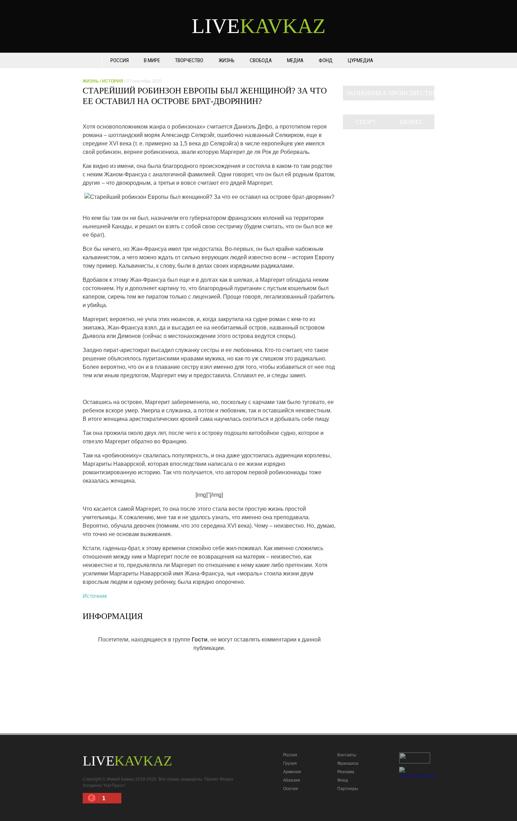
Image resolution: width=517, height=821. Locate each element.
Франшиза (347, 763)
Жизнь (226, 60)
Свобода (261, 60)
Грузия (290, 763)
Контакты (346, 754)
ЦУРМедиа (360, 60)
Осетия (290, 788)
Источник (95, 596)
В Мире (152, 60)
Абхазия (291, 780)
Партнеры (347, 788)
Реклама (345, 771)
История (112, 81)
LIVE (259, 26)
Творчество (189, 60)
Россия (119, 60)
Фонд (326, 60)
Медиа (295, 60)
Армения (292, 771)
